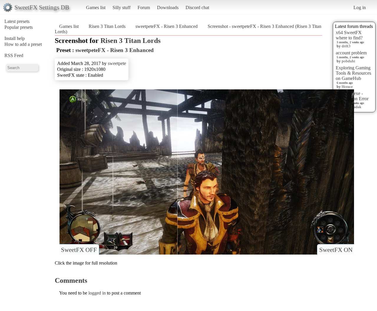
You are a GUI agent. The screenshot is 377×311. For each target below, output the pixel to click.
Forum (144, 7)
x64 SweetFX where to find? (349, 35)
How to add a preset (23, 44)
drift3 (346, 46)
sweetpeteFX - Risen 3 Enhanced (166, 26)
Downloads (167, 7)
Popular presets (18, 27)
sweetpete (117, 63)
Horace (347, 86)
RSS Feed (13, 55)
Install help (14, 38)
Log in (359, 7)
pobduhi (348, 61)
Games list (95, 7)
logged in (97, 292)
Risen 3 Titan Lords (107, 26)
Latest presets (16, 21)
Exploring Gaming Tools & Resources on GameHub (353, 73)
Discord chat (197, 7)
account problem (351, 52)
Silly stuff (121, 7)
